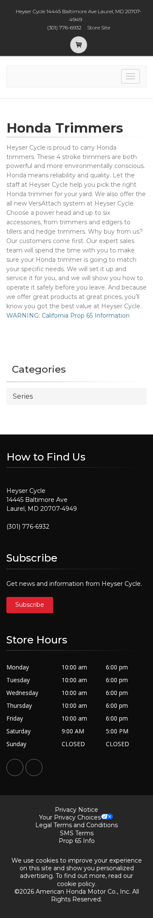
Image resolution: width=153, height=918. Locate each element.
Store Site (98, 27)
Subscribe (29, 604)
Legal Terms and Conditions (76, 825)
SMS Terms (77, 833)
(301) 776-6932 (27, 526)
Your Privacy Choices (70, 817)
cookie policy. (76, 884)
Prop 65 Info (77, 841)
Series (23, 396)
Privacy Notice (76, 810)
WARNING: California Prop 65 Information (68, 315)
